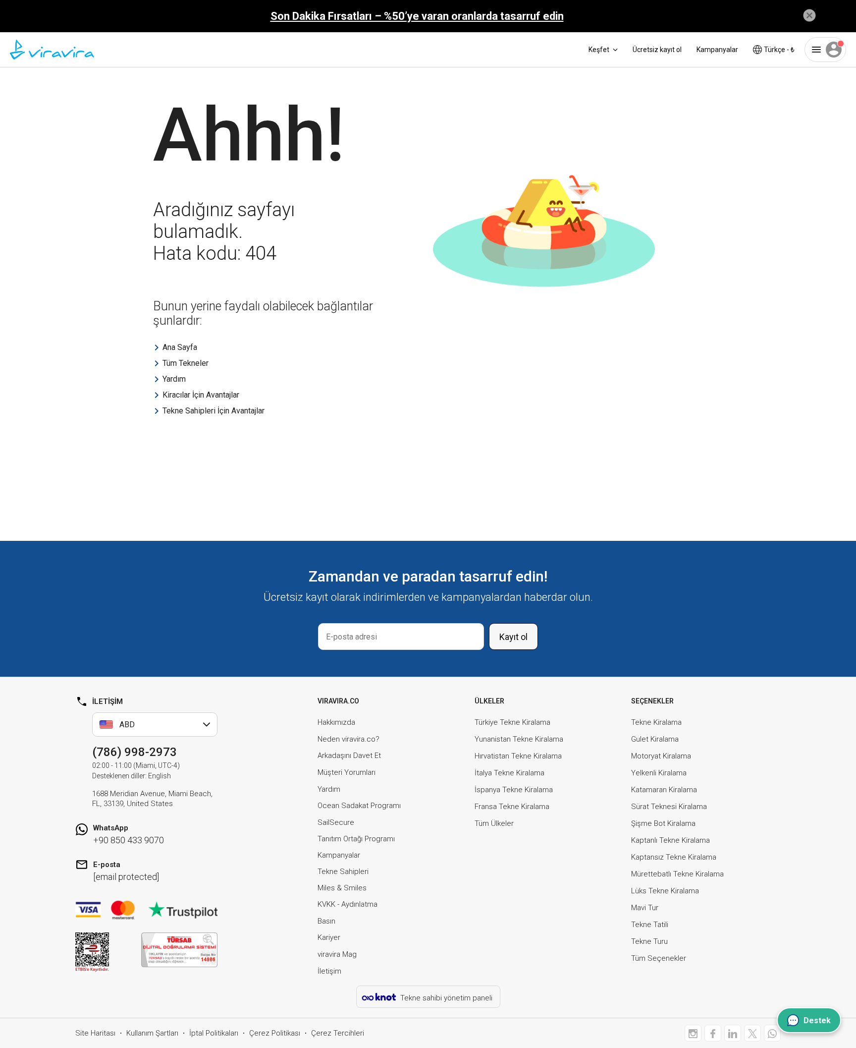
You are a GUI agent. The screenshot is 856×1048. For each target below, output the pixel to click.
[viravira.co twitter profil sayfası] (752, 1033)
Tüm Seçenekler (658, 958)
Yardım (329, 789)
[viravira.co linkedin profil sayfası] (732, 1033)
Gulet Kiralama (655, 739)
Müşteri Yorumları (346, 772)
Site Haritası (95, 1033)
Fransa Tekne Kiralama (512, 806)
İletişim (329, 971)
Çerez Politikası (274, 1033)
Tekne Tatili (649, 924)
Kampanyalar (717, 50)
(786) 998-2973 (134, 752)
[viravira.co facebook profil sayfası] (712, 1033)
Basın (326, 921)
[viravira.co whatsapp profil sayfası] (772, 1033)
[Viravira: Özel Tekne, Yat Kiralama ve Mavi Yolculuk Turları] (52, 49)
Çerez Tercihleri (337, 1033)
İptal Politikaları (213, 1033)
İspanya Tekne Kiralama (514, 789)
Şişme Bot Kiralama (663, 823)
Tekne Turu (649, 941)
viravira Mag (337, 954)
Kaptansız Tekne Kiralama (673, 857)
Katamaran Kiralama (664, 789)
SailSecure (336, 822)
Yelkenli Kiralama (659, 772)
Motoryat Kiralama (661, 756)
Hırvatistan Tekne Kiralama (518, 756)
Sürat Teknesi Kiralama (669, 806)
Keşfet (598, 50)
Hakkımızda (336, 722)
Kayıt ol (513, 637)
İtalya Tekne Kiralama (509, 772)
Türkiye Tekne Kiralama (512, 722)
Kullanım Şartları (152, 1033)
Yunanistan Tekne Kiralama (519, 739)
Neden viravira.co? (348, 739)
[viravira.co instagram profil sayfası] (693, 1033)
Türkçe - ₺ (779, 50)
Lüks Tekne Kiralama (665, 890)
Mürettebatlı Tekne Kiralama (677, 874)
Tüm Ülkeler (494, 823)
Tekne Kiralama (656, 722)
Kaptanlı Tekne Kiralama (670, 840)
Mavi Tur (644, 907)
